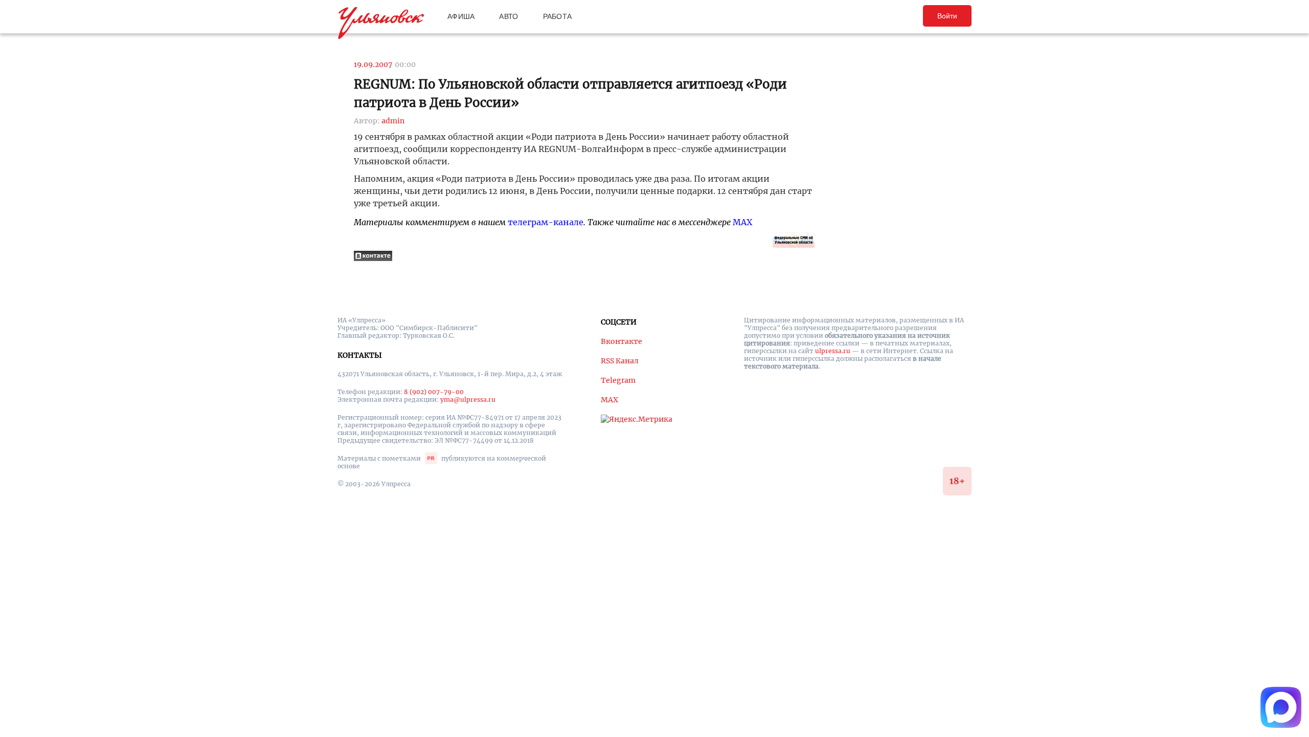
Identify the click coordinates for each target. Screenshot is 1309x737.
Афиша (461, 16)
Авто (508, 16)
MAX (742, 222)
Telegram (618, 380)
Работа (557, 16)
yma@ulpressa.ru (467, 399)
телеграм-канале (545, 222)
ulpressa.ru (832, 351)
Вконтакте (621, 341)
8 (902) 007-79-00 (434, 392)
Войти (947, 16)
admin (392, 120)
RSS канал (620, 360)
